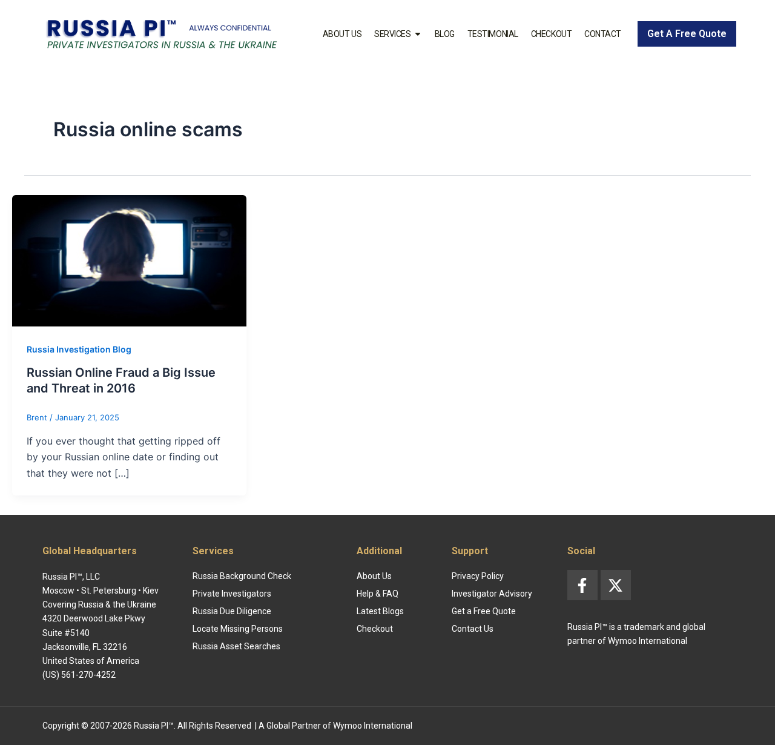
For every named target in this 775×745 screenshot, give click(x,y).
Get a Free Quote (484, 611)
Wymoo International (372, 725)
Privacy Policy (478, 576)
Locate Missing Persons (238, 629)
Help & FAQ (377, 593)
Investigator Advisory (492, 593)
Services (392, 34)
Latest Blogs (380, 611)
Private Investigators (232, 593)
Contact (602, 34)
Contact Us (472, 629)
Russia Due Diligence (232, 611)
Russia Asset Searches (236, 646)
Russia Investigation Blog (79, 349)
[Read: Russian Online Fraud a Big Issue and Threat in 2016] (129, 260)
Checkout (551, 34)
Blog (445, 34)
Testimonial (492, 34)
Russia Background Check (242, 576)
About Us (342, 34)
